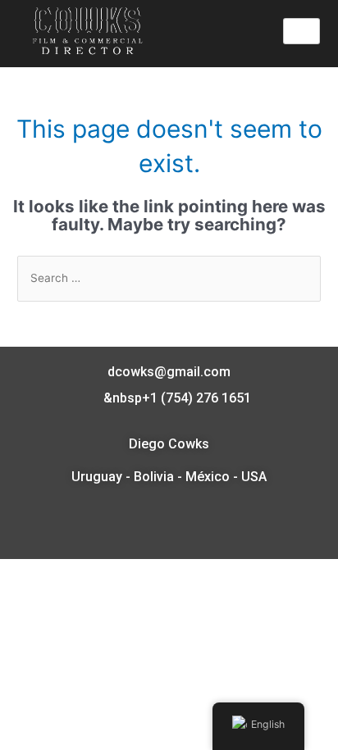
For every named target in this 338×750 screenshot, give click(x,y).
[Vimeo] (151, 526)
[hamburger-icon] (301, 31)
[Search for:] (169, 277)
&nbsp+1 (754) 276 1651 (175, 398)
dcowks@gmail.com (169, 372)
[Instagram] (187, 526)
